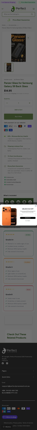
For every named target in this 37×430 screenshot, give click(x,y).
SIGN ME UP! (28, 217)
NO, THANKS (27, 220)
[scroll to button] (34, 427)
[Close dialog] (36, 206)
